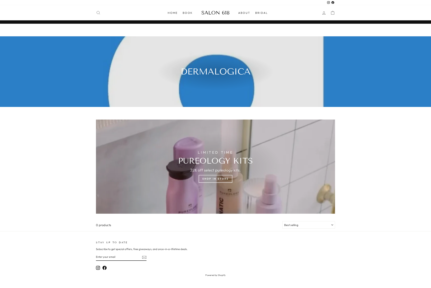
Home (173, 12)
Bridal (261, 12)
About (244, 12)
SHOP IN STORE (215, 178)
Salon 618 (215, 13)
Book (188, 12)
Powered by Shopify (215, 275)
